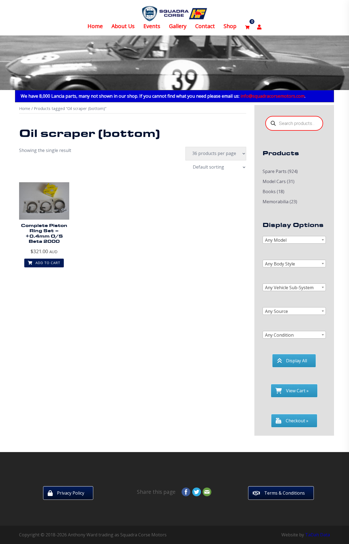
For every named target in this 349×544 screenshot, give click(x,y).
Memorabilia (275, 202)
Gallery (177, 26)
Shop (230, 26)
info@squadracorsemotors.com (272, 96)
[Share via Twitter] (196, 491)
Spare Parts (275, 171)
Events (151, 26)
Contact (205, 26)
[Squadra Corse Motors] (174, 13)
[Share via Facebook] (186, 491)
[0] (247, 26)
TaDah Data (317, 535)
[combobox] (294, 240)
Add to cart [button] (47, 262)
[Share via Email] (207, 491)
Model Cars (274, 181)
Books (269, 192)
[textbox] (294, 240)
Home (95, 26)
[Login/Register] (259, 26)
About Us (123, 26)
